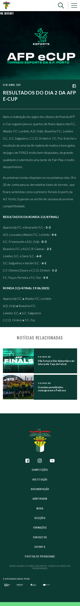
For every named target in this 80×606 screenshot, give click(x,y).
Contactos (40, 537)
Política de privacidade (40, 556)
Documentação (40, 489)
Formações (40, 527)
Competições (40, 470)
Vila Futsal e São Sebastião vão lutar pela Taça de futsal (56, 363)
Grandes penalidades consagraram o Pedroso (52, 389)
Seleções (40, 518)
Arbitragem (40, 498)
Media (40, 508)
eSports (40, 547)
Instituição (39, 479)
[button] (61, 5)
